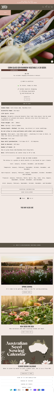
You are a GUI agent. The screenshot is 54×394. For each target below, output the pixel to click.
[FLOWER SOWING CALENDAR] (27, 349)
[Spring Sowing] (27, 270)
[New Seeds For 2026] (27, 310)
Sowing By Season (27, 380)
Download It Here (27, 373)
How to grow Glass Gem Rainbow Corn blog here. (17, 150)
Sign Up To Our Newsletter (26, 377)
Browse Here (27, 292)
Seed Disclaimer (27, 192)
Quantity (27, 96)
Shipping (24, 75)
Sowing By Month (26, 384)
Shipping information (27, 189)
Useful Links (26, 387)
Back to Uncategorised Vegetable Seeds (27, 245)
